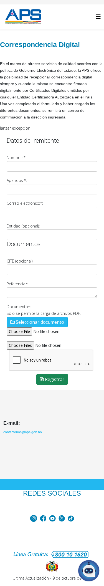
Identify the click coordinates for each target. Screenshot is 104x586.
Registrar (54, 379)
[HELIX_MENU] (98, 16)
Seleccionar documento (39, 322)
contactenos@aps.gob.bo (22, 432)
